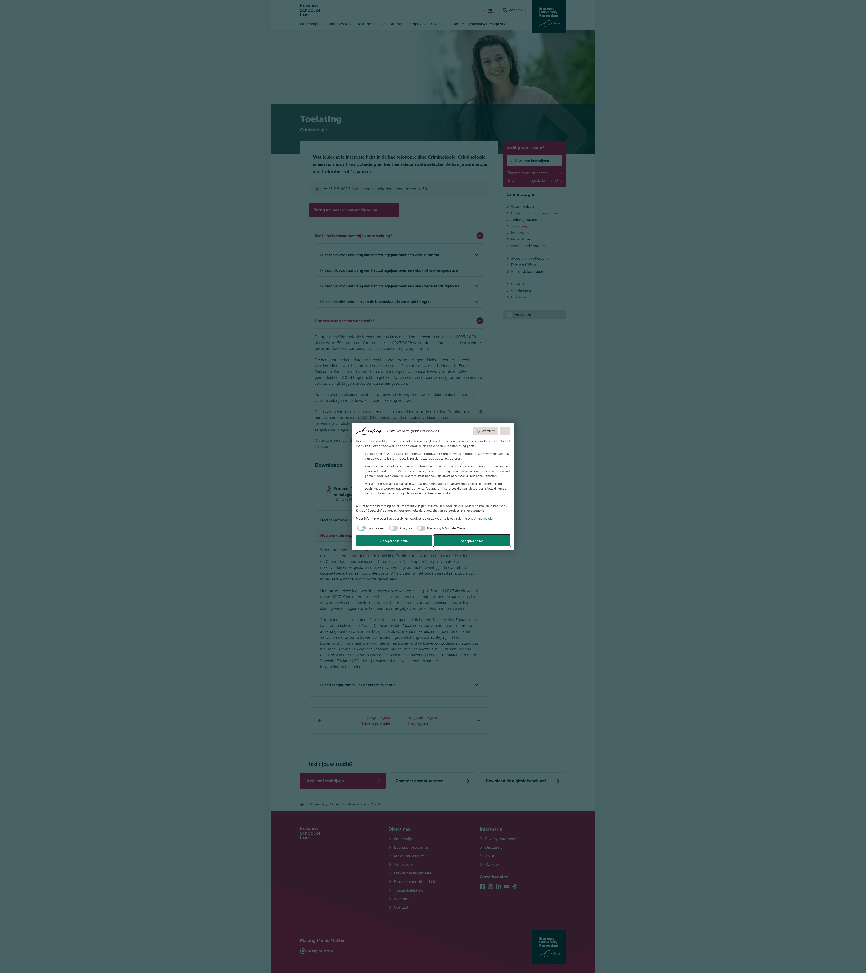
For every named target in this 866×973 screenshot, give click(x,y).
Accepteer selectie (394, 541)
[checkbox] (370, 528)
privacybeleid (483, 518)
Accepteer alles (472, 541)
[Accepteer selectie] (505, 431)
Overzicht (488, 431)
